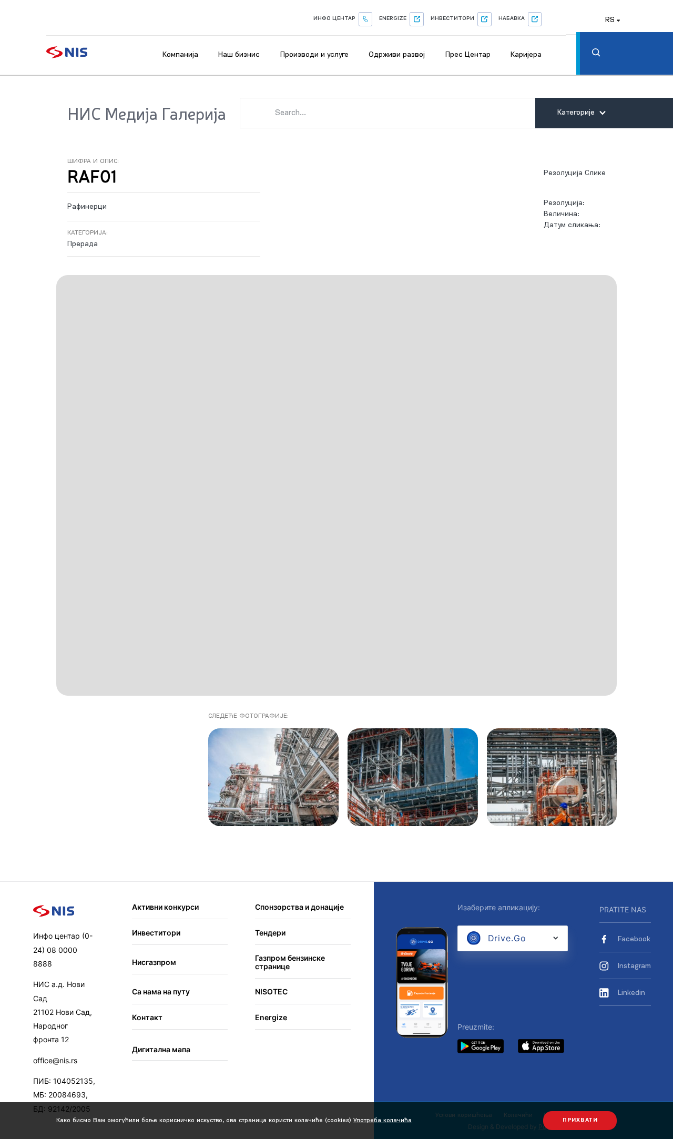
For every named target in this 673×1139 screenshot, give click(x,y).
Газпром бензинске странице (290, 962)
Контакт (147, 1017)
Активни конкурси (165, 907)
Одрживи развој (397, 55)
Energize (392, 19)
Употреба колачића (382, 1120)
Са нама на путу (161, 991)
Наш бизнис (239, 55)
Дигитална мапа (161, 1049)
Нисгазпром (154, 962)
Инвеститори (452, 19)
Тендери (270, 933)
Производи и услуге (314, 55)
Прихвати (580, 1120)
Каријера (526, 55)
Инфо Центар (334, 19)
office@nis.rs (55, 1060)
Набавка (511, 19)
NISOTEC (271, 991)
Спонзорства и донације (299, 907)
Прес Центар (468, 55)
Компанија (180, 55)
